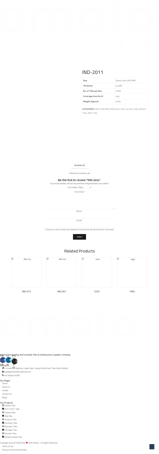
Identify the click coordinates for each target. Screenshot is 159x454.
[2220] (97, 272)
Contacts (83, 51)
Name (79, 211)
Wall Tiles (92, 113)
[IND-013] (26, 272)
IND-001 (61, 291)
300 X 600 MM (102, 109)
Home (2, 51)
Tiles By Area (42, 51)
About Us (12, 51)
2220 (96, 291)
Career (72, 51)
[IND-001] (62, 272)
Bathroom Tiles (117, 109)
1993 (132, 291)
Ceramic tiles (132, 109)
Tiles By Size (25, 51)
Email (79, 220)
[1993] (132, 272)
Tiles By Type (58, 51)
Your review (79, 192)
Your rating (73, 187)
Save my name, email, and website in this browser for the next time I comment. (80, 230)
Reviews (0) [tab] (79, 165)
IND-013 (26, 291)
